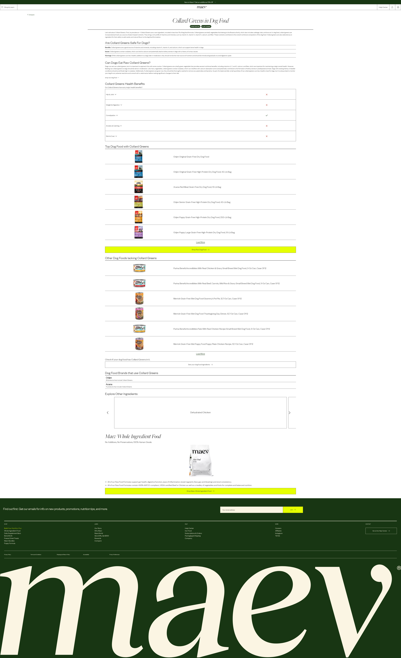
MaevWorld (99, 533)
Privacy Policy (7, 554)
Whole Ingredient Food (12, 530)
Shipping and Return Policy (63, 554)
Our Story (98, 528)
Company (188, 538)
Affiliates (278, 530)
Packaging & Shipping (192, 536)
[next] (290, 412)
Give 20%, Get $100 (102, 536)
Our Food (188, 530)
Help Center (383, 7)
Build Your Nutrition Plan (13, 528)
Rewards (98, 538)
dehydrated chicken (200, 412)
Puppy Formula (9, 543)
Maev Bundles (9, 541)
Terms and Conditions (35, 554)
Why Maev (98, 530)
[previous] (107, 412)
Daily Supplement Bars (12, 533)
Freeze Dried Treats (11, 538)
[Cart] (398, 7)
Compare (98, 541)
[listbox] (200, 412)
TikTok (277, 536)
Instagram (279, 533)
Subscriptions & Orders (193, 533)
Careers (278, 528)
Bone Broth (8, 536)
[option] (200, 412)
